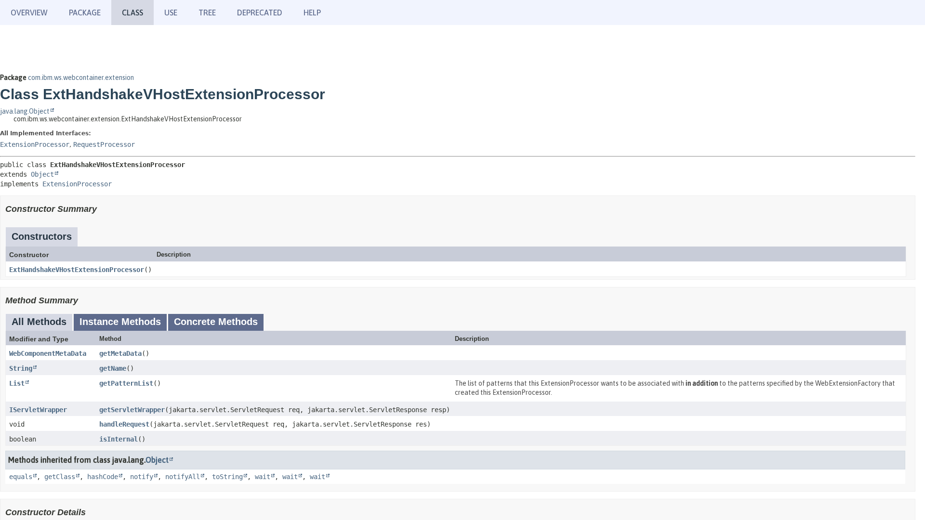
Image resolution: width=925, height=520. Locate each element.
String (20, 368)
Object (42, 174)
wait (262, 477)
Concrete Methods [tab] (216, 321)
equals (20, 477)
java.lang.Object (25, 111)
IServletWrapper (38, 410)
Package (85, 12)
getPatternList (126, 383)
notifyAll (182, 477)
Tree (207, 12)
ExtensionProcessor (34, 144)
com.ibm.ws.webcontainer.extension (81, 77)
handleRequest (124, 424)
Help (312, 12)
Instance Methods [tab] (120, 321)
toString (227, 477)
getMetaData (120, 353)
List (17, 383)
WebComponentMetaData (47, 353)
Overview (29, 12)
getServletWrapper (132, 410)
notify (141, 477)
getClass (59, 477)
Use (170, 12)
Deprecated (259, 12)
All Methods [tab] (39, 321)
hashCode (102, 477)
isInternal (118, 439)
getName (112, 368)
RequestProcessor (104, 144)
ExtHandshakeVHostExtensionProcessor (76, 269)
